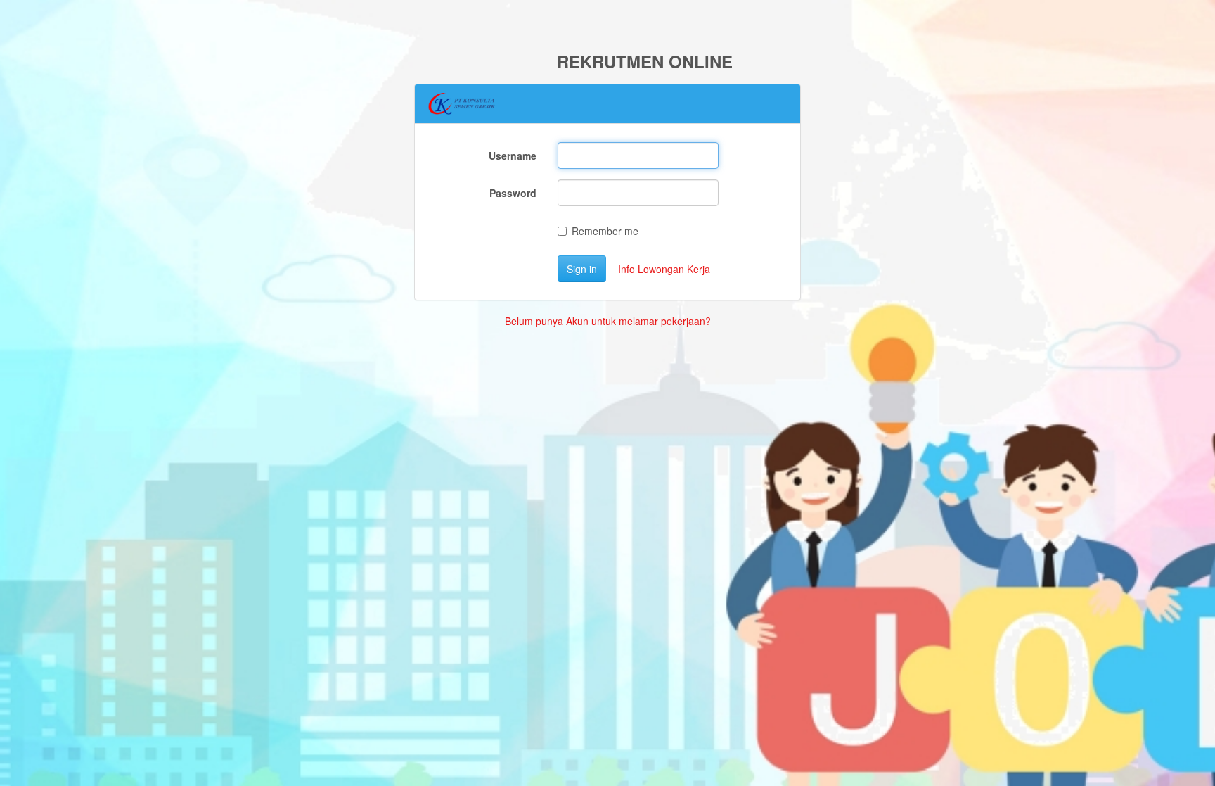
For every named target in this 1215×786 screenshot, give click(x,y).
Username (512, 155)
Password (512, 193)
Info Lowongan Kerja (664, 269)
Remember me (605, 231)
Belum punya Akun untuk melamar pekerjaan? (608, 321)
